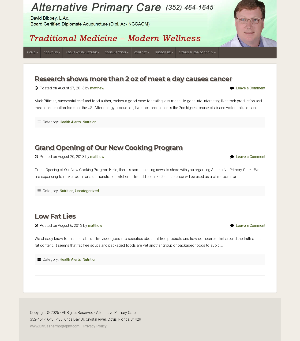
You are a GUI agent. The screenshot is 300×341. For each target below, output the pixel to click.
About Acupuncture (81, 52)
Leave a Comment (250, 88)
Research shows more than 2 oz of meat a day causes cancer (133, 79)
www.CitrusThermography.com (54, 326)
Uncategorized (87, 191)
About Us (51, 52)
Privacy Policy (95, 326)
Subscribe (163, 52)
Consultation (115, 52)
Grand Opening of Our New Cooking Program (109, 147)
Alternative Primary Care (150, 23)
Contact (140, 52)
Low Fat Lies (55, 216)
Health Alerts (70, 122)
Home (31, 52)
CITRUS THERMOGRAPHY (196, 52)
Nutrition (89, 122)
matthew (97, 88)
